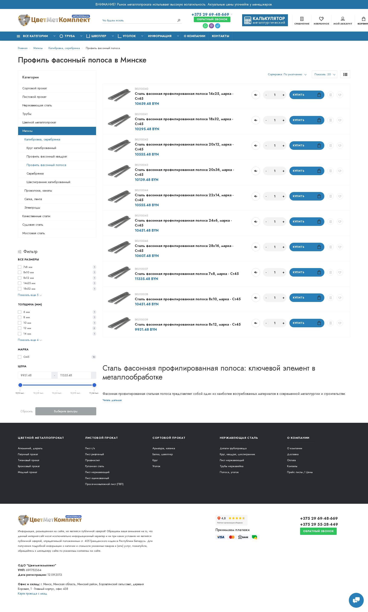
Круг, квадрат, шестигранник (237, 454)
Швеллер (98, 36)
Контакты (220, 36)
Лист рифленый (94, 454)
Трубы (26, 113)
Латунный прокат (28, 454)
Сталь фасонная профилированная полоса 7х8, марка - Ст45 (187, 273)
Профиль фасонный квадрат (47, 156)
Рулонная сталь (94, 466)
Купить (299, 95)
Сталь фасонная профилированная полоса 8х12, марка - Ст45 (188, 324)
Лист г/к (90, 448)
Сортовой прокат (34, 88)
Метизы (27, 130)
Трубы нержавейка (231, 466)
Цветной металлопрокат (39, 122)
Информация (159, 36)
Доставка (293, 454)
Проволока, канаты (38, 190)
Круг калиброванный (41, 148)
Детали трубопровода (233, 448)
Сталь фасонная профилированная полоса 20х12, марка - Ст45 (184, 147)
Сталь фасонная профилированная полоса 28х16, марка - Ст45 (184, 248)
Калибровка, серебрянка (42, 139)
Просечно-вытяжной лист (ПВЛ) (104, 484)
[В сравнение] (330, 95)
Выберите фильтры (66, 411)
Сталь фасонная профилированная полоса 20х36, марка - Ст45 (184, 172)
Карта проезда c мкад (32, 593)
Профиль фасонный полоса (46, 165)
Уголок (129, 36)
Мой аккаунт (343, 23)
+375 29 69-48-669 (210, 14)
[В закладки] (340, 95)
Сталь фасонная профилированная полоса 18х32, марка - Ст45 (184, 121)
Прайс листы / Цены (300, 472)
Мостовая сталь (33, 233)
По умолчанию (292, 74)
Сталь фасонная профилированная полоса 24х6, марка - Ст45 (183, 223)
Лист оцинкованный (97, 478)
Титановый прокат (28, 460)
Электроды (32, 207)
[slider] (20, 385)
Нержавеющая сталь (37, 105)
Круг (155, 460)
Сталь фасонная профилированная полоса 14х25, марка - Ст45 (184, 96)
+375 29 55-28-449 (319, 524)
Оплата (291, 460)
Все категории (35, 36)
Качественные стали (36, 216)
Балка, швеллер (162, 454)
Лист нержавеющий (97, 472)
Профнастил (92, 460)
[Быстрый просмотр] (256, 95)
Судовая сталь (32, 224)
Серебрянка (35, 173)
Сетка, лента (33, 199)
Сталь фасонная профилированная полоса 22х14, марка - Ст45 (184, 197)
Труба (70, 36)
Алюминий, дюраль (30, 448)
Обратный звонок (212, 19)
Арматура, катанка (163, 448)
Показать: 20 (323, 74)
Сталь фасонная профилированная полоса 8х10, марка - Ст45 (188, 299)
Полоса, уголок (229, 472)
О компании (194, 36)
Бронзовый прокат (29, 466)
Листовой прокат (34, 96)
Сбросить (26, 411)
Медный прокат (27, 472)
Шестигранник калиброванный (48, 182)
